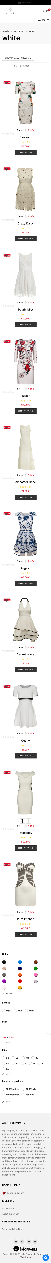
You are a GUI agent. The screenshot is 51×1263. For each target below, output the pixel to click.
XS (27, 1058)
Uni (17, 1058)
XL (7, 1069)
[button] (43, 19)
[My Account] (44, 11)
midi (20, 1010)
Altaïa (31, 130)
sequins (30, 1094)
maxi (8, 1010)
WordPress (25, 1257)
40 (7, 1063)
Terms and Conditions (13, 1229)
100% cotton (12, 1089)
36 (7, 1058)
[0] (47, 11)
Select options (25, 152)
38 (36, 1058)
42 (17, 1063)
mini (31, 1010)
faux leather (12, 1094)
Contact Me (8, 1208)
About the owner (10, 1214)
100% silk (31, 1089)
